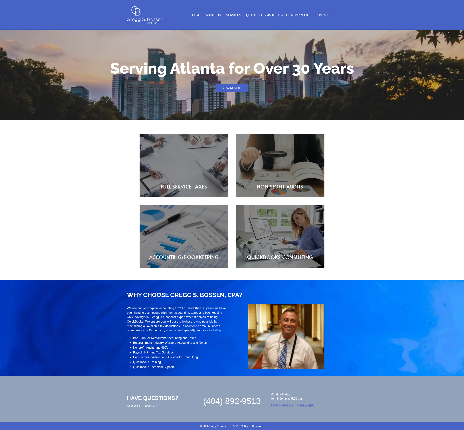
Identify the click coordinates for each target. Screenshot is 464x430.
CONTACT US (325, 15)
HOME (196, 15)
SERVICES (233, 15)
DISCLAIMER (305, 405)
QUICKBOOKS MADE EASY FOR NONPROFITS (278, 15)
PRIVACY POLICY (282, 405)
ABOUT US (213, 15)
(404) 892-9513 (232, 401)
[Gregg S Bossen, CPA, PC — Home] (145, 15)
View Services (232, 87)
